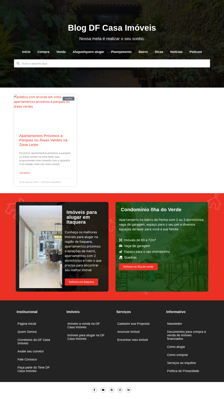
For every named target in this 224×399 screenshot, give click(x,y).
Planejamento (121, 52)
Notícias (176, 52)
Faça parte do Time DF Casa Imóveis (34, 369)
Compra (43, 52)
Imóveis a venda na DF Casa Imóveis (83, 325)
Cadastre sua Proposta (133, 323)
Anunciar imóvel (128, 331)
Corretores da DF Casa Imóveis (34, 341)
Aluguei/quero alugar (88, 52)
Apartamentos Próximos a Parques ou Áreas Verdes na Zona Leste (43, 140)
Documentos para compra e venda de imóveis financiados (186, 335)
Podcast (196, 52)
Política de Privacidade (183, 371)
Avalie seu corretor (31, 351)
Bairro (143, 52)
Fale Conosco (27, 359)
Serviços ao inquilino (181, 363)
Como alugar (176, 347)
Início (26, 52)
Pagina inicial (27, 323)
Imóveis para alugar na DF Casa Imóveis (85, 336)
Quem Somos (27, 331)
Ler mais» (24, 173)
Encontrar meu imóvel (132, 340)
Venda (61, 52)
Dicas (159, 52)
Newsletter (174, 323)
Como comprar (177, 355)
